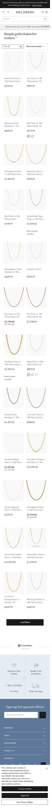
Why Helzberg (10, 743)
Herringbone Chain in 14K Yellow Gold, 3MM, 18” (36, 510)
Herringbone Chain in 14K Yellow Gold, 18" (13, 174)
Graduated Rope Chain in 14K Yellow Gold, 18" (13, 462)
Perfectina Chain (34, 269)
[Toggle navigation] (3, 12)
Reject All (25, 795)
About (7, 735)
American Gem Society (14, 672)
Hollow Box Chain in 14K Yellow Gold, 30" (36, 557)
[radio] (28, 136)
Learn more (37, 5)
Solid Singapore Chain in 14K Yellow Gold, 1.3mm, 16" (13, 510)
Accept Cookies (24, 789)
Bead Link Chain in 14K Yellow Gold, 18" (13, 81)
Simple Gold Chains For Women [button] (20, 36)
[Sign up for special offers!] (42, 715)
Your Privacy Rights (25, 802)
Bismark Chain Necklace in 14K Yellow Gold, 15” (12, 417)
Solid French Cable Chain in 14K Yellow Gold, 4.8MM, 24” (13, 557)
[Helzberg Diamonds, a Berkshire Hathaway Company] (25, 12)
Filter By (7, 46)
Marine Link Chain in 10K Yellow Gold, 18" (36, 602)
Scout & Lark (9, 596)
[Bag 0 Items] (46, 12)
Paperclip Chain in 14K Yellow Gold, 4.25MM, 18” (35, 174)
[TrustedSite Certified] (25, 646)
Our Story (14, 691)
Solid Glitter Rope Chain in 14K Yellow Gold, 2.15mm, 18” (36, 219)
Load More (25, 622)
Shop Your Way (36, 692)
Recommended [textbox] (34, 46)
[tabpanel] (25, 342)
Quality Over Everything (36, 672)
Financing (8, 728)
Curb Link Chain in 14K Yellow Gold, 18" (35, 417)
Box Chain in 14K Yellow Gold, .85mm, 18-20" (12, 219)
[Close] (46, 768)
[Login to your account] (8, 12)
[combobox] (25, 19)
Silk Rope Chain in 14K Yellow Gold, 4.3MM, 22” (13, 364)
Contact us (9, 751)
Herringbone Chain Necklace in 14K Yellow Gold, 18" (13, 272)
